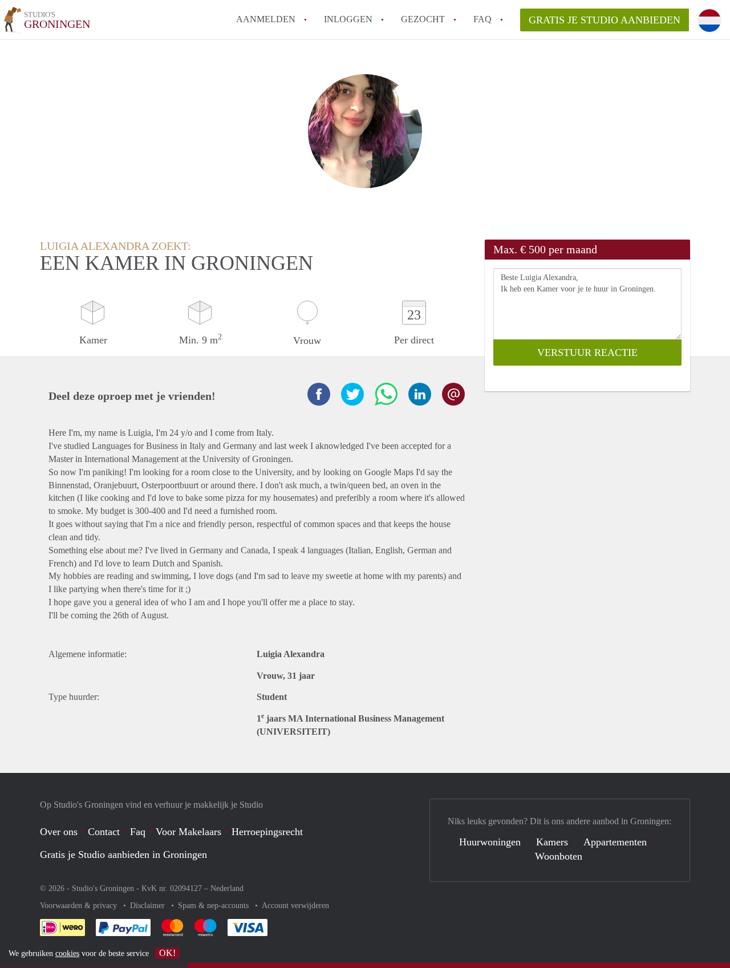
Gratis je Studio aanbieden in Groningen (123, 854)
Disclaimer (148, 905)
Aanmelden (265, 19)
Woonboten (558, 856)
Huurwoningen (490, 842)
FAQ (482, 19)
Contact (104, 831)
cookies (67, 953)
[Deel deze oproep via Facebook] (318, 394)
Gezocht (423, 19)
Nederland (227, 888)
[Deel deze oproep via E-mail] (453, 394)
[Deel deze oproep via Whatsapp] (386, 394)
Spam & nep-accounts (214, 905)
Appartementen (615, 842)
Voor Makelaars (188, 831)
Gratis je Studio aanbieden (604, 20)
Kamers (552, 842)
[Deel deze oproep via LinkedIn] (419, 394)
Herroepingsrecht (267, 831)
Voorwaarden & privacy (79, 905)
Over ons (59, 831)
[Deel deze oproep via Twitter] (352, 394)
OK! (167, 953)
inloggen (348, 19)
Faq (137, 831)
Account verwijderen (295, 905)
